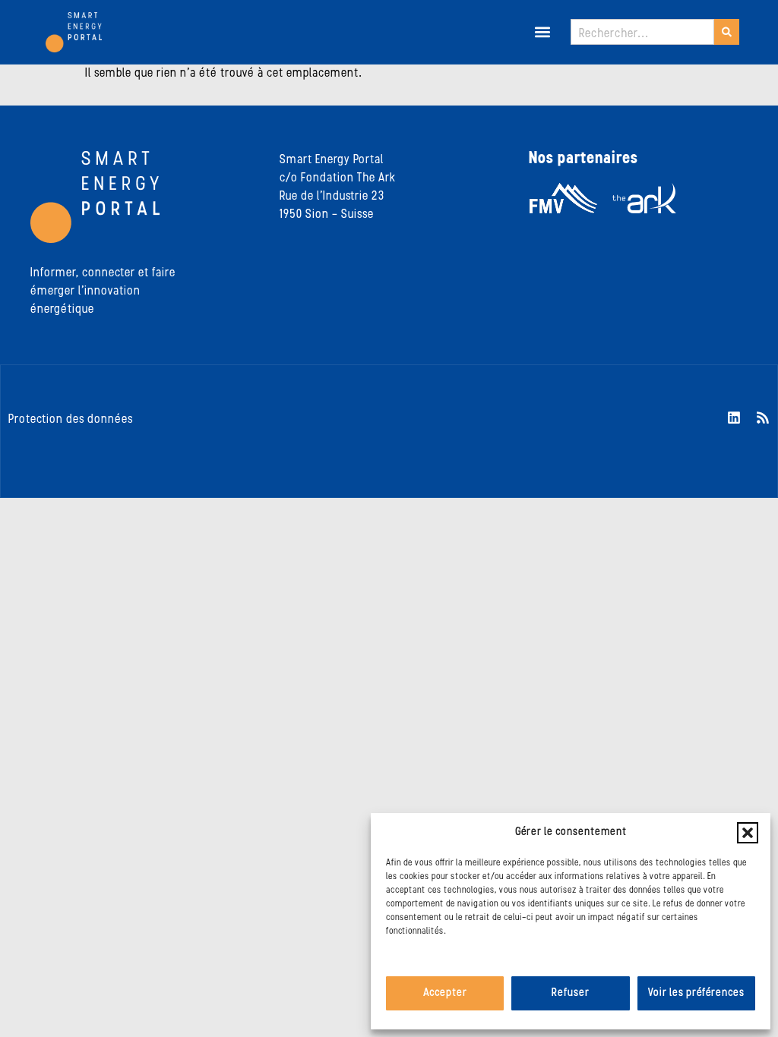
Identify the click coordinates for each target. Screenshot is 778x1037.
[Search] (726, 32)
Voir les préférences (696, 993)
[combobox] (642, 32)
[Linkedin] (734, 417)
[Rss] (763, 417)
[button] (747, 832)
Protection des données (70, 420)
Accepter (445, 993)
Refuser (571, 993)
